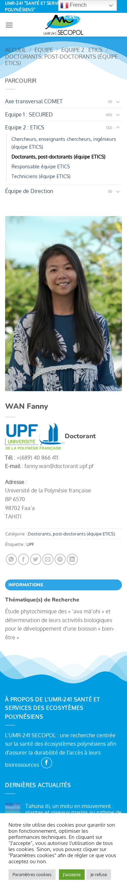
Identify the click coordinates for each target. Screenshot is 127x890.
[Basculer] (118, 102)
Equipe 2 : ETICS (82, 49)
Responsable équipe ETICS (41, 166)
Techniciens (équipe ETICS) (41, 176)
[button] (9, 25)
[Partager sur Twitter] (35, 559)
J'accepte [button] (72, 874)
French (77, 5)
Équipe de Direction (29, 191)
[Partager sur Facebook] (23, 559)
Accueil (15, 49)
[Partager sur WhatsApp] (11, 559)
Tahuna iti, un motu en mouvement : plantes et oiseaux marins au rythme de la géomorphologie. (73, 812)
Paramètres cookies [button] (32, 874)
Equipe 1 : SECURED (29, 114)
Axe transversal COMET (34, 101)
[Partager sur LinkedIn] (72, 559)
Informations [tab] (25, 585)
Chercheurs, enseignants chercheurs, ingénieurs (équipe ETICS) (64, 143)
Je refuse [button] (98, 874)
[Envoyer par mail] (48, 559)
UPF (30, 544)
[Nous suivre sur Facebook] (46, 762)
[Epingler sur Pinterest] (60, 559)
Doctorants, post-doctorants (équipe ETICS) (61, 59)
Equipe (44, 49)
